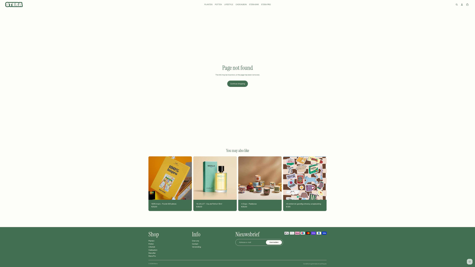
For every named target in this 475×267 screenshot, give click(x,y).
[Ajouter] (188, 196)
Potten (151, 244)
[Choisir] (278, 196)
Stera (155, 264)
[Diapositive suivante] (188, 178)
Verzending (196, 247)
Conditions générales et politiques (315, 264)
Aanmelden (273, 242)
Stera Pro (152, 256)
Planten (151, 241)
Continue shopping (237, 84)
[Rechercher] (456, 4)
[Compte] (462, 4)
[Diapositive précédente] (152, 178)
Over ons (195, 241)
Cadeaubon (152, 250)
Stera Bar (152, 253)
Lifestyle (151, 247)
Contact (195, 244)
